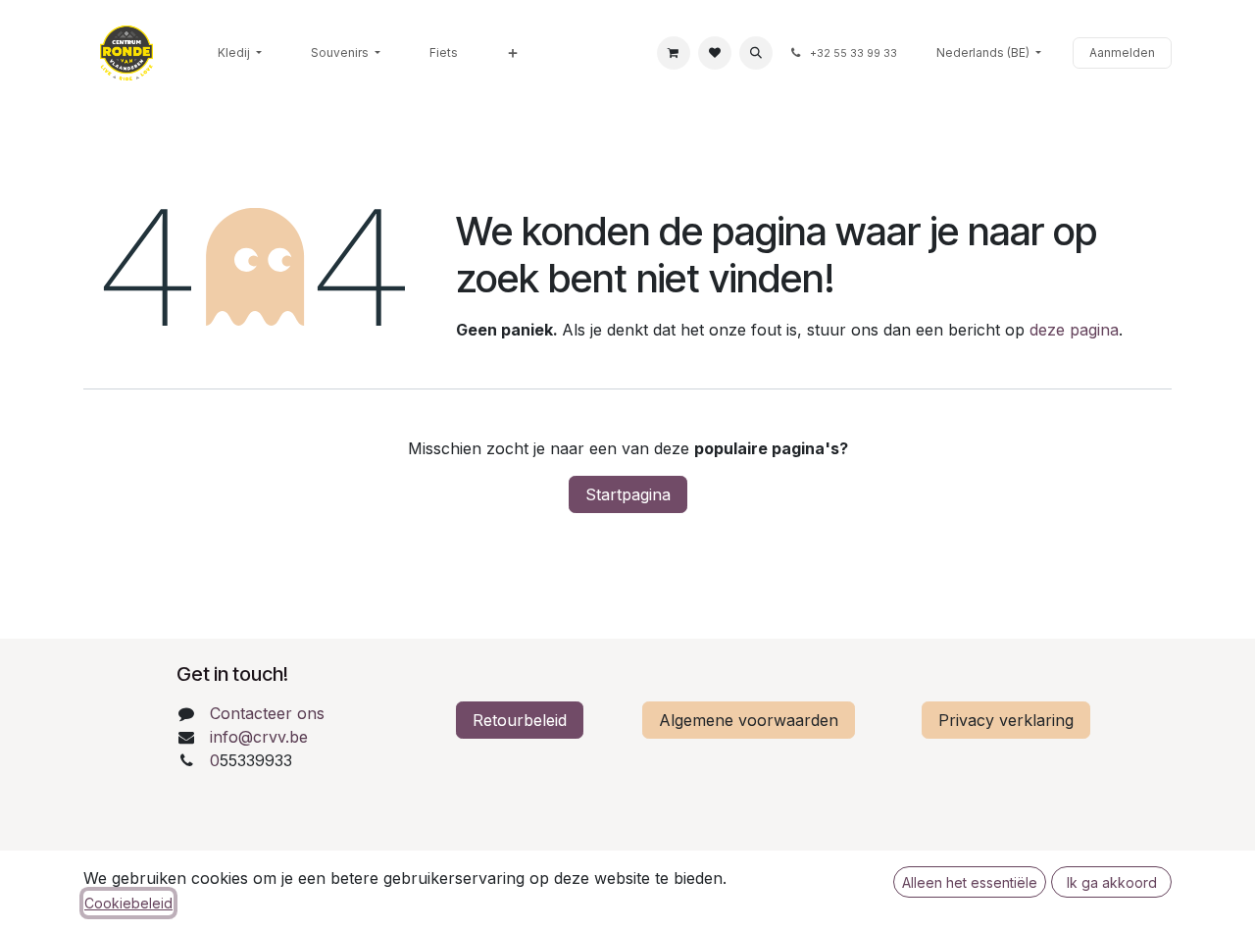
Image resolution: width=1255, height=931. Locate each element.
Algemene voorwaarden (748, 720)
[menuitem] (239, 53)
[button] (756, 53)
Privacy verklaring (1006, 720)
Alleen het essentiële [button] (969, 882)
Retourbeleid (520, 720)
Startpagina (628, 494)
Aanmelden (1122, 52)
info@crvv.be (259, 737)
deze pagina (1074, 329)
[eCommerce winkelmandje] (673, 53)
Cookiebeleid (128, 903)
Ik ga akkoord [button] (1112, 882)
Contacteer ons (267, 713)
